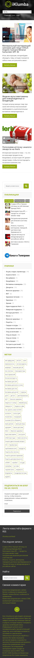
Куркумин (8, 427)
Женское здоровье (12, 291)
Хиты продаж (11, 341)
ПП (6, 445)
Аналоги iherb (11, 275)
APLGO (19, 360)
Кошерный (17, 417)
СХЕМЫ (7, 462)
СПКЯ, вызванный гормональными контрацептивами (17, 601)
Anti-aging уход (9, 360)
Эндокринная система (14, 347)
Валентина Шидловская (9, 40)
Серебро (14, 462)
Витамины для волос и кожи (14, 385)
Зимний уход (23, 403)
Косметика (8, 417)
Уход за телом (11, 338)
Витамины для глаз (11, 388)
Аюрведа (8, 367)
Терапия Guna (9, 469)
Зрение (8, 303)
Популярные (19, 201)
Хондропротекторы (21, 473)
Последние (9, 201)
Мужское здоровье (13, 319)
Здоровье (9, 300)
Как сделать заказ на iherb (13, 410)
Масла (8, 316)
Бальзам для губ (18, 367)
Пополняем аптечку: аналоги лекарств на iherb (16, 148)
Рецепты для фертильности (13, 459)
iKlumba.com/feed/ (9, 536)
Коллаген (8, 413)
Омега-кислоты (22, 438)
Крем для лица (20, 424)
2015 (13, 15)
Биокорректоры (20, 371)
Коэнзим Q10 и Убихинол (13, 420)
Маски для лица (18, 427)
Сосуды (22, 462)
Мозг (6, 431)
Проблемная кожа (11, 448)
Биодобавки (10, 281)
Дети (6, 395)
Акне (24, 360)
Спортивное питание (13, 328)
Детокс (13, 395)
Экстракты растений (13, 344)
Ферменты (19, 469)
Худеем (7, 476)
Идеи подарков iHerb (13, 306)
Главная (7, 15)
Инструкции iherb (12, 313)
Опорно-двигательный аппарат (15, 441)
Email (6, 504)
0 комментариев (10, 37)
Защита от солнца (11, 403)
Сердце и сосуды (12, 325)
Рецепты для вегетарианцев (14, 455)
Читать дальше (9, 65)
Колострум (16, 413)
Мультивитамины (10, 434)
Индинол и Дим (19, 406)
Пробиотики (13, 445)
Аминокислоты (9, 364)
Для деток (9, 287)
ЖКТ (7, 294)
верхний (17, 609)
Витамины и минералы (14, 284)
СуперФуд (8, 466)
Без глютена (9, 371)
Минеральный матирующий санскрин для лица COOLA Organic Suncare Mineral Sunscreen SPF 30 (16, 48)
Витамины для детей (11, 392)
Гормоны (23, 392)
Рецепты (9, 322)
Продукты (22, 448)
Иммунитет (8, 406)
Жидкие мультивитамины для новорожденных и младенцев (15, 98)
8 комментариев (10, 138)
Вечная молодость (11, 378)
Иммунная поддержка (14, 310)
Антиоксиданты (21, 364)
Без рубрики (10, 278)
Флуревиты (8, 473)
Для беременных (23, 395)
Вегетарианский (10, 374)
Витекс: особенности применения (15, 592)
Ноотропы (21, 434)
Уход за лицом (11, 335)
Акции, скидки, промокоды (15, 272)
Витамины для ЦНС (11, 381)
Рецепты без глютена (12, 452)
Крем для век (9, 424)
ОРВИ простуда (10, 438)
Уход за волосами (12, 332)
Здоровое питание (12, 297)
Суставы (16, 466)
